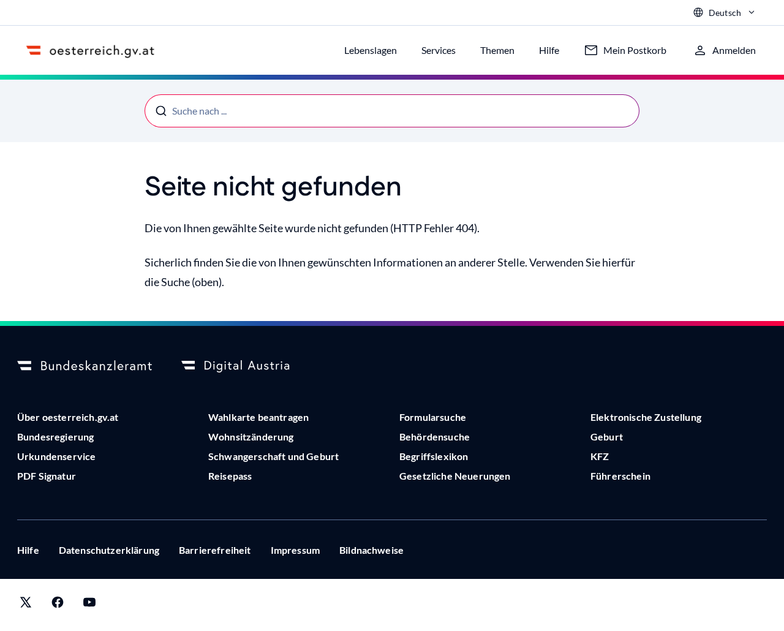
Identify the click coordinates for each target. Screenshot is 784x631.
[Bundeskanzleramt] (84, 366)
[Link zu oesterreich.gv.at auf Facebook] (57, 605)
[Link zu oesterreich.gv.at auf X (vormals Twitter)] (25, 605)
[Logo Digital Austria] (248, 366)
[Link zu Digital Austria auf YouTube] (89, 605)
